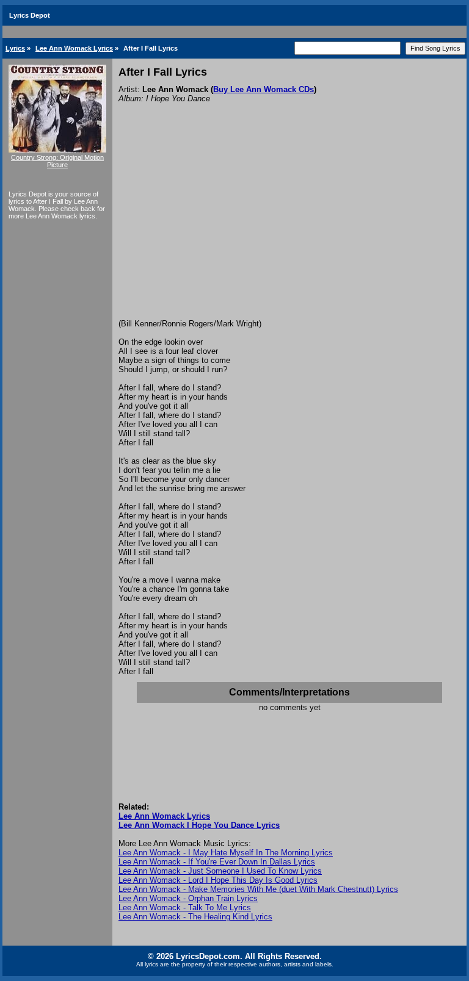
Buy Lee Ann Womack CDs (263, 89)
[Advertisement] (289, 227)
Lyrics (15, 48)
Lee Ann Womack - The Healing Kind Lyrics (195, 916)
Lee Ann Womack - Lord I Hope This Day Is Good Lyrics (218, 880)
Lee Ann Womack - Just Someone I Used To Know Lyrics (220, 870)
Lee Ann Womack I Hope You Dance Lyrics (199, 825)
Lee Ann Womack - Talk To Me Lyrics (184, 907)
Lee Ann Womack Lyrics (74, 48)
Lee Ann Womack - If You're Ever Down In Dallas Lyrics (216, 861)
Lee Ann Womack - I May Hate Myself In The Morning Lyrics (225, 852)
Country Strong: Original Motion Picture (57, 161)
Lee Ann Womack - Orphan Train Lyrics (188, 898)
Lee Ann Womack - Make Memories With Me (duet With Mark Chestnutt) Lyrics (258, 889)
